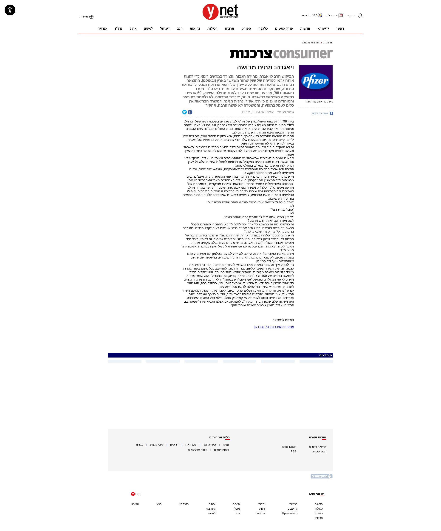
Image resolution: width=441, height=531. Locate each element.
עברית (139, 444)
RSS (293, 451)
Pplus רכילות (289, 513)
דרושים (174, 444)
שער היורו (190, 444)
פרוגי (158, 504)
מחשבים (292, 508)
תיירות (236, 504)
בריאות (293, 504)
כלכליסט (184, 504)
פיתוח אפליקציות (197, 449)
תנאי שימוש (319, 451)
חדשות (319, 504)
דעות (262, 508)
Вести (135, 504)
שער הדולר (209, 444)
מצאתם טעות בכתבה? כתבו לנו (274, 327)
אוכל (237, 508)
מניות (226, 444)
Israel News (289, 447)
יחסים (212, 504)
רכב (237, 513)
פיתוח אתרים (221, 449)
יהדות (261, 504)
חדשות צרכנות (310, 42)
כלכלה (319, 508)
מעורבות (210, 508)
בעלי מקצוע (156, 444)
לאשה (211, 513)
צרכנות (327, 42)
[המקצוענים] (322, 478)
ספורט (319, 513)
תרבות (319, 518)
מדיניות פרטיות (317, 447)
